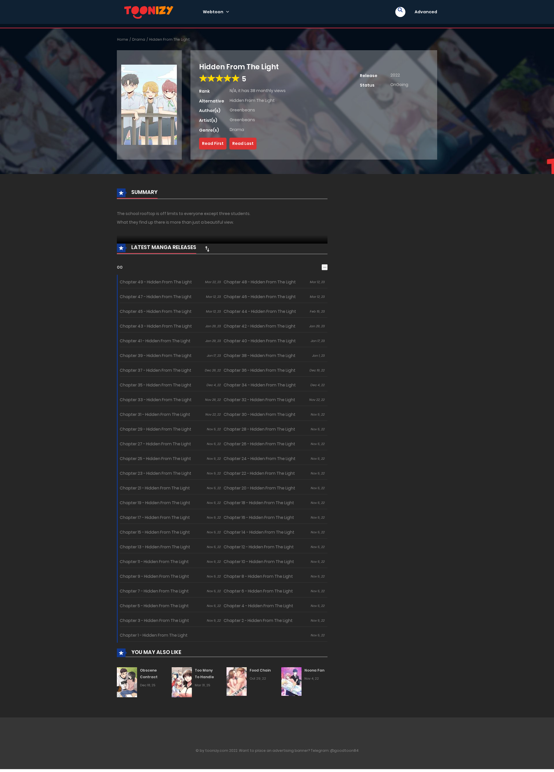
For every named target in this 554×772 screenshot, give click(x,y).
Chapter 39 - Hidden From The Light (156, 355)
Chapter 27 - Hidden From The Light (155, 444)
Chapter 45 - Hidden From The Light (156, 311)
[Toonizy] (150, 11)
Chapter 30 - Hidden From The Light (259, 414)
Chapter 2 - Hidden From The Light (258, 620)
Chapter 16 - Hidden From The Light (259, 517)
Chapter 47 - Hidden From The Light (156, 297)
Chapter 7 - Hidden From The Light (154, 591)
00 (120, 267)
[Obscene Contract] (127, 682)
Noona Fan (314, 670)
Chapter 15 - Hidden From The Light (155, 532)
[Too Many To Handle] (182, 682)
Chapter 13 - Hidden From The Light (155, 547)
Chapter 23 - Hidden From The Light (155, 473)
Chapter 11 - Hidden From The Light (154, 561)
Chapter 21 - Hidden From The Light (155, 488)
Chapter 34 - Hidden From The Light (260, 385)
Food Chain (260, 670)
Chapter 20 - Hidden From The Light (259, 488)
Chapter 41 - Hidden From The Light (155, 341)
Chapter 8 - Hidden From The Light (258, 576)
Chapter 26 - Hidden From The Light (259, 444)
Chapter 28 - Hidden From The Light (259, 429)
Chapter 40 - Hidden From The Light (260, 341)
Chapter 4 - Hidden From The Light (258, 606)
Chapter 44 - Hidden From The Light (260, 311)
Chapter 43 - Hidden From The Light (156, 326)
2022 (395, 75)
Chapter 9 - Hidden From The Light (154, 576)
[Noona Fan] (291, 681)
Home (122, 39)
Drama (138, 39)
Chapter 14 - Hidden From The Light (259, 532)
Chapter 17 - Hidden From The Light (155, 517)
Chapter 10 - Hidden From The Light (259, 561)
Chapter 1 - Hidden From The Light (154, 635)
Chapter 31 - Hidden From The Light (155, 414)
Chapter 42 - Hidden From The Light (259, 326)
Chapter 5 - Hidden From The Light (154, 606)
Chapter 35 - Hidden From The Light (155, 385)
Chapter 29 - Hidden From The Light (155, 429)
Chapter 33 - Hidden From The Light (156, 400)
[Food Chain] (237, 681)
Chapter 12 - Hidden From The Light (259, 547)
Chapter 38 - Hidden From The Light (259, 355)
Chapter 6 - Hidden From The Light (258, 591)
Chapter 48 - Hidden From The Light (260, 282)
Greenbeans (242, 110)
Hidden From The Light (169, 39)
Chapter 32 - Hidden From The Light (259, 400)
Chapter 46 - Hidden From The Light (260, 297)
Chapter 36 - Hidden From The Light (259, 370)
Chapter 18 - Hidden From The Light (259, 503)
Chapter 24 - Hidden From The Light (259, 458)
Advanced (426, 12)
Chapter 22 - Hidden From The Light (259, 473)
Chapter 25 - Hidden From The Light (155, 458)
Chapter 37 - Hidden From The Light (155, 370)
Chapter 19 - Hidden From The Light (155, 503)
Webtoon (213, 12)
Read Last (243, 143)
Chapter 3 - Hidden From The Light (154, 620)
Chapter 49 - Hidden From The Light (156, 282)
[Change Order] (207, 248)
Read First (213, 143)
